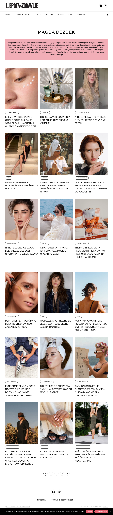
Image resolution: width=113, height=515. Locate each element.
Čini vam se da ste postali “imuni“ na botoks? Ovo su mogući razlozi (56, 389)
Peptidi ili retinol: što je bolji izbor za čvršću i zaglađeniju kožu (20, 324)
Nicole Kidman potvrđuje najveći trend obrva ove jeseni (90, 120)
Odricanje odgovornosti (62, 500)
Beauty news (11, 381)
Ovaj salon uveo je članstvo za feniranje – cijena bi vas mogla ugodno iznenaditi (90, 391)
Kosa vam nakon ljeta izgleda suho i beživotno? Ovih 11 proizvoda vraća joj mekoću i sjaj (91, 325)
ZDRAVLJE (45, 112)
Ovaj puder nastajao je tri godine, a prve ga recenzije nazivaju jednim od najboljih (91, 187)
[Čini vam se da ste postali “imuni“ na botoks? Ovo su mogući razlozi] (56, 357)
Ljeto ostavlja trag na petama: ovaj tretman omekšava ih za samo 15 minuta (54, 187)
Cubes (105, 507)
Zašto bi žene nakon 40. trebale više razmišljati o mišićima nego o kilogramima (91, 456)
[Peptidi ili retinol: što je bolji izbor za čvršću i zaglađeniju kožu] (21, 292)
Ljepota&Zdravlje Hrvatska (18, 507)
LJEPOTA (44, 178)
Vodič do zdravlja (83, 447)
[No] (110, 512)
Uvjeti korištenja (101, 511)
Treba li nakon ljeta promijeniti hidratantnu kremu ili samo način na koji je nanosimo (90, 252)
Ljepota (8, 14)
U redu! (89, 511)
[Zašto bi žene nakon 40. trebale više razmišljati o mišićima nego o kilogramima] (91, 423)
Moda (39, 14)
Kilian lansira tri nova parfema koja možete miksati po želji (54, 250)
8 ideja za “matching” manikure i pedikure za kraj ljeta (54, 454)
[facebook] (101, 6)
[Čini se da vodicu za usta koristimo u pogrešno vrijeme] (56, 88)
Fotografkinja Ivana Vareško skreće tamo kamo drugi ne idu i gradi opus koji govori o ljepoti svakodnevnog (20, 457)
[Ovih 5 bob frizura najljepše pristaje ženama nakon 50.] (21, 154)
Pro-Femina (81, 14)
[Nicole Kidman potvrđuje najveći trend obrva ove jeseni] (91, 88)
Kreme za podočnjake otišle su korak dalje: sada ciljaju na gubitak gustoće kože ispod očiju (21, 122)
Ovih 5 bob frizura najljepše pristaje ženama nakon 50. (21, 185)
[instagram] (106, 6)
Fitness (60, 14)
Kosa (8, 178)
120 (62, 473)
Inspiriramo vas (12, 447)
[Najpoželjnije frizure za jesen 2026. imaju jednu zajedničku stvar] (56, 292)
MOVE (70, 14)
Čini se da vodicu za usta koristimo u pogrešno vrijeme (55, 120)
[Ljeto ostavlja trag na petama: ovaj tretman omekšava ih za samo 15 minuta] (56, 154)
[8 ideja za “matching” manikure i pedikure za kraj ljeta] (56, 423)
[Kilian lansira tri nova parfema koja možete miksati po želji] (56, 219)
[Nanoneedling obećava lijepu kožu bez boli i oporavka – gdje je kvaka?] (21, 219)
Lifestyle (49, 14)
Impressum (41, 500)
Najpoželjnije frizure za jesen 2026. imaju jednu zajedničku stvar (55, 324)
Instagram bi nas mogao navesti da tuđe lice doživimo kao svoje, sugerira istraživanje (20, 391)
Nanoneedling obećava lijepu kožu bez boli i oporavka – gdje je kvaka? (21, 250)
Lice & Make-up (12, 112)
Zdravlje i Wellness (24, 14)
